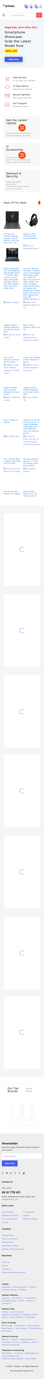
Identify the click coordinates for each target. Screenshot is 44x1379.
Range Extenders (27, 1339)
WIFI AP (35, 1342)
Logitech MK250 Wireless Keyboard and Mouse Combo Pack (11, 328)
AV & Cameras (8, 1212)
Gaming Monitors (9, 1301)
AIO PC (21, 1301)
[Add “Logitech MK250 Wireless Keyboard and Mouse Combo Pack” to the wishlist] (15, 320)
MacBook (22, 1290)
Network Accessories (10, 1345)
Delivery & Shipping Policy (13, 1249)
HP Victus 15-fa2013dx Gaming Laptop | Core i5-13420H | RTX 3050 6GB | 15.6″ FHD (11, 238)
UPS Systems (35, 1328)
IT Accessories (29, 1212)
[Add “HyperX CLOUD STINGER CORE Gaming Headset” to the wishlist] (34, 229)
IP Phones (18, 1353)
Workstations (30, 1298)
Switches (25, 1342)
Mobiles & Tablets (30, 1219)
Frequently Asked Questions (13, 1272)
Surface (32, 1287)
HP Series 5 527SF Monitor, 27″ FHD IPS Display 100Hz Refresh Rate (31, 462)
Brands (5, 1265)
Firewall (14, 1339)
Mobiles (5, 1312)
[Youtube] (7, 1173)
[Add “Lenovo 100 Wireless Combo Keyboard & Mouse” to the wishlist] (34, 352)
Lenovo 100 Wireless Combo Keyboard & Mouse (31, 359)
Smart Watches (16, 1317)
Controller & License (10, 1342)
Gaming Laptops (20, 1287)
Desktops (6, 1298)
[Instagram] (19, 1173)
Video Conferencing (10, 1356)
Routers (5, 1339)
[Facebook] (3, 1173)
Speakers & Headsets (11, 1314)
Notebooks (6, 1287)
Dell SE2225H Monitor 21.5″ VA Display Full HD (30, 493)
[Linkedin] (11, 1173)
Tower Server (20, 1325)
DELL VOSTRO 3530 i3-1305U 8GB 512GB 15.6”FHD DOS (12, 461)
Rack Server (7, 1331)
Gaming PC (6, 1303)
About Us (6, 1262)
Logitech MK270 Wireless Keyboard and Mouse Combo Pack (31, 391)
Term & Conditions (9, 1239)
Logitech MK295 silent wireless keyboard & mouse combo (11, 391)
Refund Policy (7, 1242)
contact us (6, 1269)
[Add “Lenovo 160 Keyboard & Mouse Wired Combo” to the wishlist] (15, 352)
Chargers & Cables (29, 1314)
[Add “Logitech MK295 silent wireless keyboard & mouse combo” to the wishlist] (15, 383)
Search (39, 15)
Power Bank (31, 1317)
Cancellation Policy (10, 1246)
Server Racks (33, 1325)
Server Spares (22, 1328)
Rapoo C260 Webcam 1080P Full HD (31, 327)
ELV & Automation (9, 1219)
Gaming (5, 1222)
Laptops (26, 1215)
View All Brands (29, 1089)
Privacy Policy (7, 1235)
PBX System (7, 1353)
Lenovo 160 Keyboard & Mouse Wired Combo (11, 359)
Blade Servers (7, 1328)
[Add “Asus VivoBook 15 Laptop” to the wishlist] (15, 415)
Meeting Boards (31, 1353)
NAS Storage (7, 1325)
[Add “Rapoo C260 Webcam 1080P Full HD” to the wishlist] (34, 320)
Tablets (5, 1317)
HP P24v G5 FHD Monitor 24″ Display (12, 492)
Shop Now (14, 59)
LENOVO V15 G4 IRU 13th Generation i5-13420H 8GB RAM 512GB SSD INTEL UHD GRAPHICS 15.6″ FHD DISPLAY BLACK (31, 426)
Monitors (30, 1301)
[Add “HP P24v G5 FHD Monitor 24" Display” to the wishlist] (15, 486)
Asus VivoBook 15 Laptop (11, 421)
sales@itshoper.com (10, 1199)
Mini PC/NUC (17, 1298)
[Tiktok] (24, 1173)
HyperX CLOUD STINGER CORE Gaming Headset (30, 236)
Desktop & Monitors (10, 1215)
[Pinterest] (15, 1173)
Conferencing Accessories (12, 1359)
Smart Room (31, 1359)
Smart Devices (17, 1312)
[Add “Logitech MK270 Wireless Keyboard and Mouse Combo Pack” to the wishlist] (34, 383)
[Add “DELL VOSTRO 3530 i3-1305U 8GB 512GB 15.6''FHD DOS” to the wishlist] (15, 454)
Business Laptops (9, 1290)
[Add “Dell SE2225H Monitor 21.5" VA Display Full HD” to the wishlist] (34, 486)
